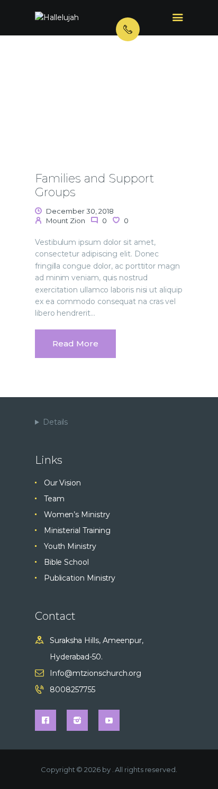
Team (54, 498)
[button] (41, 114)
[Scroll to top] (200, 763)
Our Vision (62, 483)
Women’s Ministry (77, 514)
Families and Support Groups (94, 185)
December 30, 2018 (80, 211)
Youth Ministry (70, 546)
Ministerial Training (77, 530)
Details (55, 422)
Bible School (66, 562)
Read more (75, 343)
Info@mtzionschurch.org (95, 673)
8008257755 (72, 689)
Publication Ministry (79, 578)
